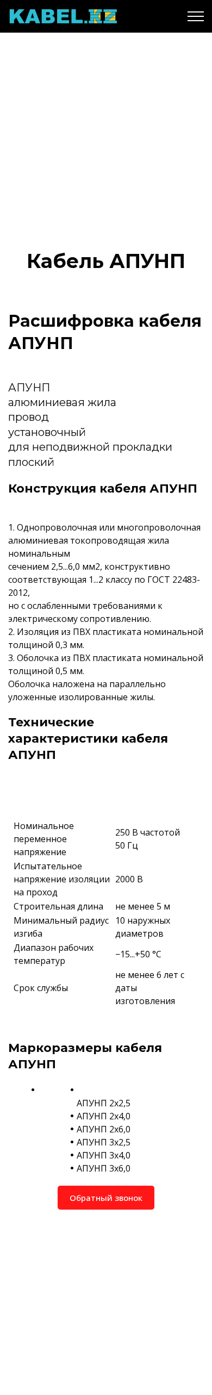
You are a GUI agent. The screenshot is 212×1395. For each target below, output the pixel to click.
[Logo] (62, 16)
